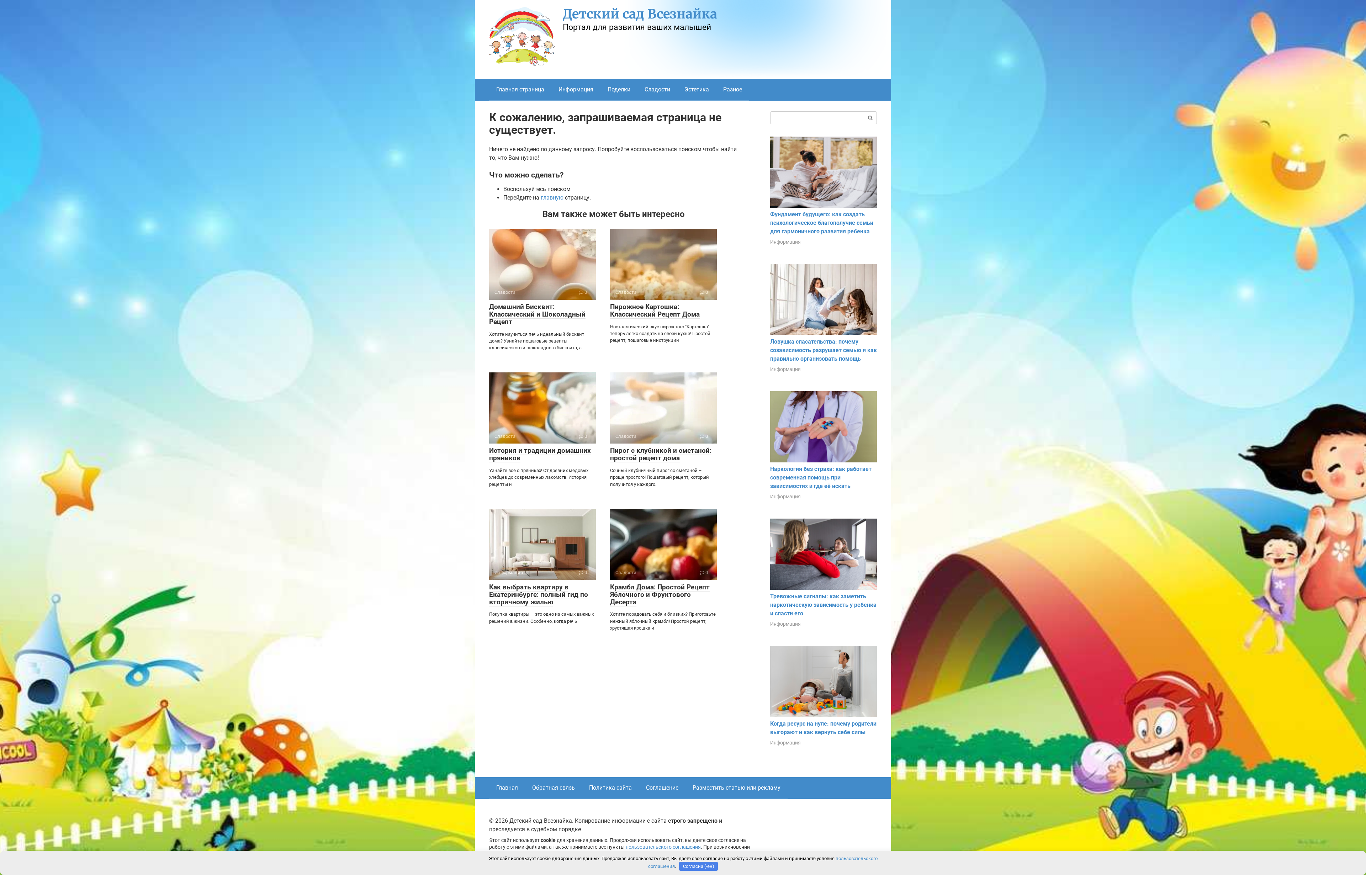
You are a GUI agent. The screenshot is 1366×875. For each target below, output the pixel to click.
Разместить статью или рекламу (736, 787)
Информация (575, 89)
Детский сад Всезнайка (640, 14)
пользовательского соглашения (663, 847)
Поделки (619, 89)
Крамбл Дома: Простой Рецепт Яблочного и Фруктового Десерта (660, 594)
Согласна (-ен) (698, 866)
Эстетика (696, 89)
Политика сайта (610, 787)
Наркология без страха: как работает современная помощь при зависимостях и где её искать (821, 477)
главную (552, 197)
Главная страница (520, 89)
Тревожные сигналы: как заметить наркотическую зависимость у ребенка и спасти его (823, 605)
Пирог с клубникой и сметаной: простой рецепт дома (660, 454)
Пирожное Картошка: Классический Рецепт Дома (655, 310)
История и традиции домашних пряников (540, 454)
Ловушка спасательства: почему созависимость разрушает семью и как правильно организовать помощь (823, 350)
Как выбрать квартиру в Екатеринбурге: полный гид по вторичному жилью (538, 594)
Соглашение (662, 787)
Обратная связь (553, 787)
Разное (732, 89)
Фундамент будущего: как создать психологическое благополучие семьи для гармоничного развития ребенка (821, 223)
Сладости (657, 89)
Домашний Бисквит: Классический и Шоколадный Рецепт (537, 314)
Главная (507, 787)
